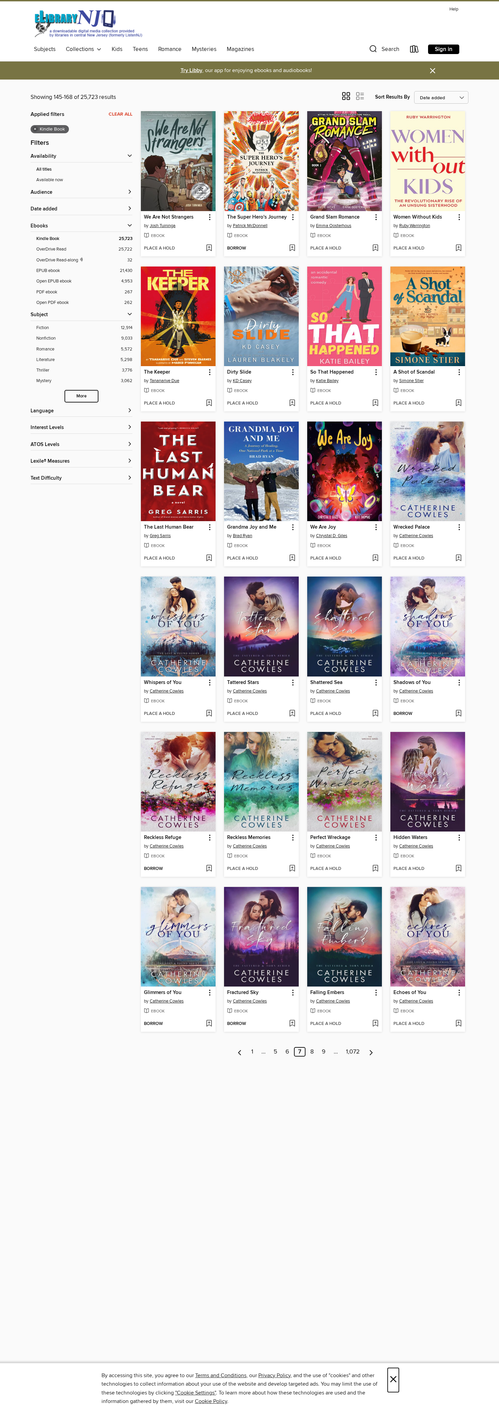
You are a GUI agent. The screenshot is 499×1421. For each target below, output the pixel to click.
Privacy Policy (274, 1375)
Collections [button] (81, 49)
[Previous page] (239, 1052)
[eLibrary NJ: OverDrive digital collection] (88, 23)
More (81, 396)
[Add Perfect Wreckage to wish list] (375, 868)
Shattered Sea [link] (326, 683)
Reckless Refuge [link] (162, 838)
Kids (117, 49)
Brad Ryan (242, 535)
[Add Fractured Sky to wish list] (292, 1024)
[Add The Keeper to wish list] (209, 403)
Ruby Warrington (414, 225)
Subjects (45, 49)
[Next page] (371, 1052)
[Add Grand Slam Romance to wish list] (375, 248)
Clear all (120, 114)
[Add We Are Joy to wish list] (375, 558)
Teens (140, 49)
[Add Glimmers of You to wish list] (209, 1024)
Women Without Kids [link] (417, 217)
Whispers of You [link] (163, 683)
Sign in (443, 49)
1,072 (353, 1052)
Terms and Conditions (220, 1375)
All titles (44, 169)
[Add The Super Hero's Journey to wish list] (292, 248)
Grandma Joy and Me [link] (251, 527)
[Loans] (414, 50)
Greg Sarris (160, 535)
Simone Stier (411, 380)
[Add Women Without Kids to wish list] (458, 248)
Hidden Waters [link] (410, 838)
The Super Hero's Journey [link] (257, 217)
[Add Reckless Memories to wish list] (292, 868)
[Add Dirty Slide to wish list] (292, 403)
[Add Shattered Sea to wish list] (375, 713)
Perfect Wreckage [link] (330, 838)
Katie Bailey (327, 380)
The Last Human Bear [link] (168, 527)
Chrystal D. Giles (331, 535)
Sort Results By (392, 97)
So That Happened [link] (332, 372)
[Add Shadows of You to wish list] (458, 713)
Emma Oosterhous (333, 225)
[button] (383, 50)
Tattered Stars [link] (243, 683)
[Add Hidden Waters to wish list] (458, 868)
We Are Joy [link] (323, 527)
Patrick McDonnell (250, 225)
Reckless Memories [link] (249, 838)
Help (453, 9)
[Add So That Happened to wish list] (375, 403)
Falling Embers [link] (327, 993)
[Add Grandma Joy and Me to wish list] (292, 558)
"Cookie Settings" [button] (195, 1392)
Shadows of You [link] (412, 683)
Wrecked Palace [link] (411, 527)
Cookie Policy (211, 1401)
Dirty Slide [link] (239, 372)
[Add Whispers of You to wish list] (209, 713)
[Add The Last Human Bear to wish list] (209, 558)
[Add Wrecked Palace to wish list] (458, 558)
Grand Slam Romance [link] (334, 217)
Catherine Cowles (416, 535)
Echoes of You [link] (409, 993)
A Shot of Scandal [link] (414, 372)
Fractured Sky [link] (243, 993)
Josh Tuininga (162, 225)
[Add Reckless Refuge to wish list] (209, 868)
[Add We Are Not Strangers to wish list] (209, 248)
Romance (170, 49)
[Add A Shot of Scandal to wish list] (458, 403)
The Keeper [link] (157, 372)
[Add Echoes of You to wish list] (458, 1024)
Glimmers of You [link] (163, 993)
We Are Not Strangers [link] (168, 217)
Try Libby (191, 70)
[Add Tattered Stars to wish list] (292, 713)
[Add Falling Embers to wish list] (375, 1024)
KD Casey (242, 380)
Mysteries (204, 49)
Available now (49, 180)
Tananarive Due (164, 380)
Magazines (240, 49)
